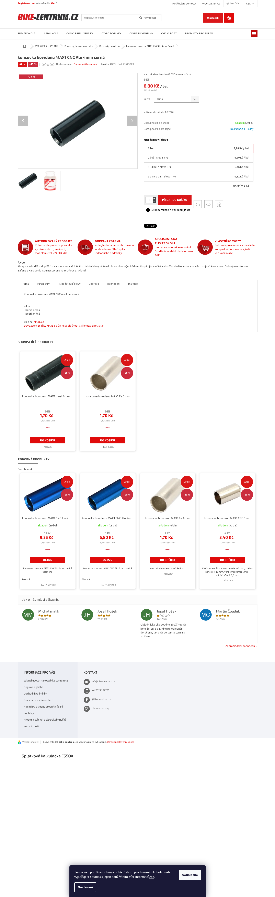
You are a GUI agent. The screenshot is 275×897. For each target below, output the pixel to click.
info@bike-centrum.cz (103, 681)
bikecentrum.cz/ (100, 708)
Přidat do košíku (174, 199)
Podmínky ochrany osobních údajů (43, 707)
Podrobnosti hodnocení (86, 64)
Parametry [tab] (43, 284)
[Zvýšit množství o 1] (154, 198)
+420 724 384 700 (211, 3)
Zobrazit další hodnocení (240, 646)
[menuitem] (26, 34)
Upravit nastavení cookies (120, 742)
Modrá (26, 580)
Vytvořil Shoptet (30, 742)
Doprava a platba (33, 687)
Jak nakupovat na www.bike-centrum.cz (46, 681)
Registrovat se (26, 3)
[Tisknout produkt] (198, 204)
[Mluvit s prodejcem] (208, 204)
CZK (248, 3)
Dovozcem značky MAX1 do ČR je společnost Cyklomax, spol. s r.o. (64, 326)
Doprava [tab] (94, 284)
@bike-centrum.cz (101, 699)
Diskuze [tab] (133, 284)
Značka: (108, 64)
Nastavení (85, 887)
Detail (47, 559)
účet (53, 3)
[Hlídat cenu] (219, 204)
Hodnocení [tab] (113, 284)
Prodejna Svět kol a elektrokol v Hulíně (45, 720)
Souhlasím (190, 875)
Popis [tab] (25, 284)
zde (151, 877)
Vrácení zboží (31, 726)
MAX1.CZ (39, 322)
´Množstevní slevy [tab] (69, 284)
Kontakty (29, 713)
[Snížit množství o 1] (154, 201)
